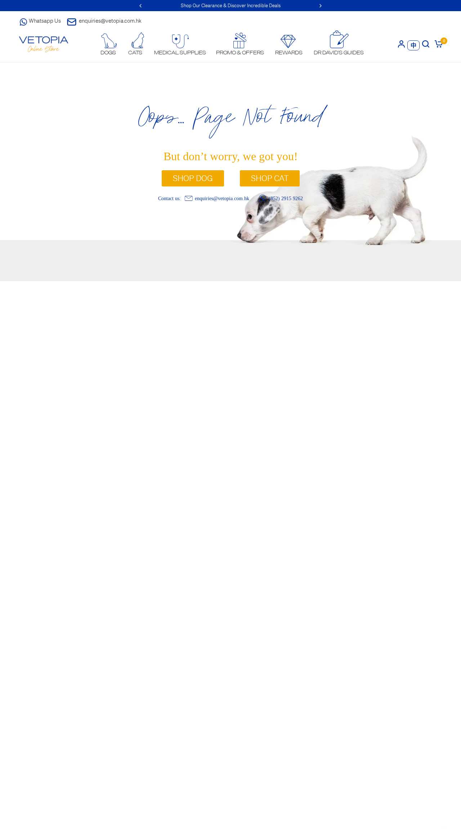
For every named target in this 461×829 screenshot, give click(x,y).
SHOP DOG (193, 178)
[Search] (426, 44)
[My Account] (401, 44)
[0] (437, 44)
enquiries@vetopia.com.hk (110, 21)
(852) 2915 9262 (286, 198)
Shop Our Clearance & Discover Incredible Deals (231, 5)
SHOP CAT (269, 178)
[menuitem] (108, 44)
